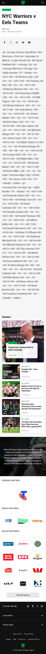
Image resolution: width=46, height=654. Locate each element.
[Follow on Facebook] (33, 606)
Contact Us (22, 639)
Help (14, 639)
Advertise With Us (34, 639)
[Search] (42, 2)
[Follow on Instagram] (42, 606)
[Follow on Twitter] (37, 606)
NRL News (6, 10)
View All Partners (23, 595)
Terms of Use (17, 634)
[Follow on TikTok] (28, 606)
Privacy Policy (28, 634)
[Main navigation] (3, 2)
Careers (8, 639)
